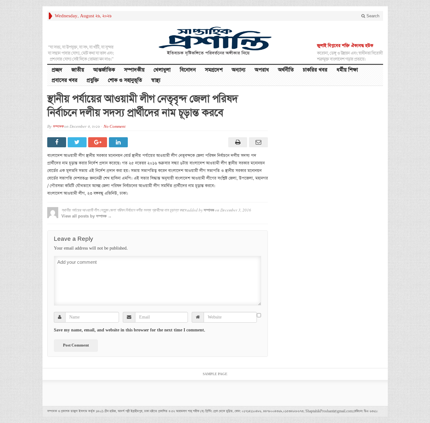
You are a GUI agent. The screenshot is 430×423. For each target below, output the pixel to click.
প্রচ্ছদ (57, 70)
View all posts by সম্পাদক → (86, 216)
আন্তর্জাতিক (104, 70)
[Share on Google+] (98, 142)
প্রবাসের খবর (64, 80)
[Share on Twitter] (78, 142)
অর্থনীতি (286, 70)
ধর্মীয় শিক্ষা (347, 70)
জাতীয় (77, 70)
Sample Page (215, 374)
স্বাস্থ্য (156, 80)
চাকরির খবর (315, 70)
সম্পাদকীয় (134, 70)
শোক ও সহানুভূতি (125, 80)
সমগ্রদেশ (214, 70)
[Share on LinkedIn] (119, 142)
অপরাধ (262, 70)
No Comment (115, 126)
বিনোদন (188, 70)
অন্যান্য (239, 70)
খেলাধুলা (162, 70)
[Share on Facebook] (57, 142)
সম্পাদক (58, 126)
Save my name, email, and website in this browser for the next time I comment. (129, 330)
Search (372, 16)
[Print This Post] (237, 142)
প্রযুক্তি (93, 80)
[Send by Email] (257, 142)
